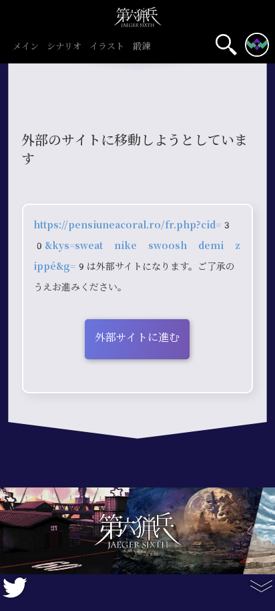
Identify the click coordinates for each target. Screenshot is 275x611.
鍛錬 (141, 46)
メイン (26, 46)
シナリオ (64, 46)
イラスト (106, 46)
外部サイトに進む (137, 337)
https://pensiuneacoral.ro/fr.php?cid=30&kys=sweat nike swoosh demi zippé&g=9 (136, 246)
